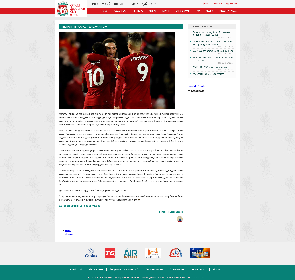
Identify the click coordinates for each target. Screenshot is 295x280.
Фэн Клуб (138, 11)
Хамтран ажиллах (154, 269)
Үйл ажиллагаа (96, 269)
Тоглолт (166, 11)
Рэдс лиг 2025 (121, 11)
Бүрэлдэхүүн (182, 11)
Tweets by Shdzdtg (196, 86)
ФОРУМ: (207, 3)
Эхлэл (104, 11)
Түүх (198, 11)
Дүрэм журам (177, 269)
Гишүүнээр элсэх (228, 11)
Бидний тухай (75, 269)
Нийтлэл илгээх (198, 269)
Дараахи (69, 234)
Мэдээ (152, 11)
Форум (216, 269)
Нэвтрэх (218, 3)
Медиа (209, 11)
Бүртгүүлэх (231, 3)
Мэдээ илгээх (199, 277)
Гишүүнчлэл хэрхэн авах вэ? (124, 269)
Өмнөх (68, 230)
